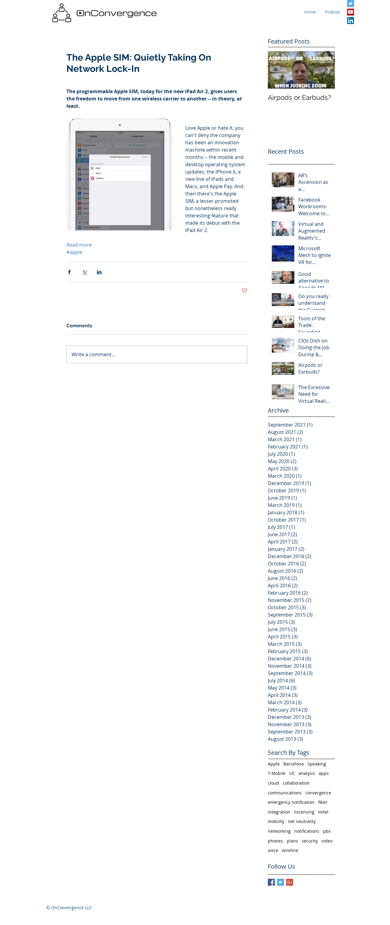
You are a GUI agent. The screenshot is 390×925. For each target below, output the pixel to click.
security (310, 841)
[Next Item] (325, 70)
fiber (323, 802)
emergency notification (291, 802)
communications (285, 793)
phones (275, 841)
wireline (290, 850)
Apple (274, 764)
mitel (323, 812)
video (326, 841)
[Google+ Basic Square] (289, 882)
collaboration (296, 783)
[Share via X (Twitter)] (84, 272)
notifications (306, 831)
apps (324, 773)
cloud (273, 783)
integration (279, 812)
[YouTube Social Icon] (350, 12)
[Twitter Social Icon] (350, 3)
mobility (276, 821)
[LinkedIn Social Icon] (350, 20)
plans (292, 841)
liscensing (304, 812)
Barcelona (293, 764)
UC (292, 773)
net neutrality (302, 821)
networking (279, 831)
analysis (307, 773)
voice (273, 850)
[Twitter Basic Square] (280, 882)
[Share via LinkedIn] (99, 272)
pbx (327, 831)
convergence (318, 793)
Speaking (316, 764)
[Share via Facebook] (69, 272)
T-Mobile (276, 773)
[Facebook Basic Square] (271, 882)
